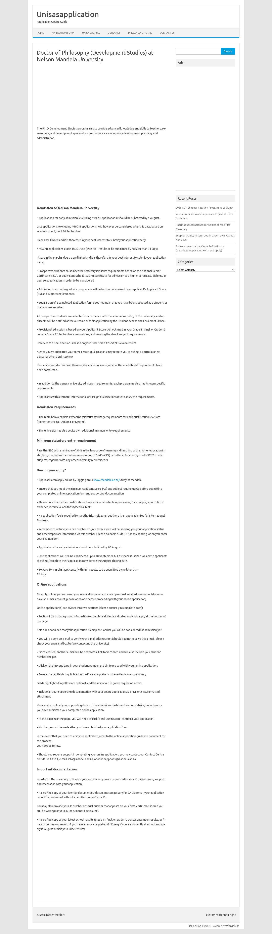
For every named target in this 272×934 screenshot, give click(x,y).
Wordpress (232, 925)
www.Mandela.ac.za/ (106, 480)
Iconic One (195, 925)
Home (40, 32)
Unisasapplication (68, 14)
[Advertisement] (102, 94)
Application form (63, 32)
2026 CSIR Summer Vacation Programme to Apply (204, 207)
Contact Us (167, 32)
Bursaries (114, 32)
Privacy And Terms (140, 32)
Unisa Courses (91, 32)
